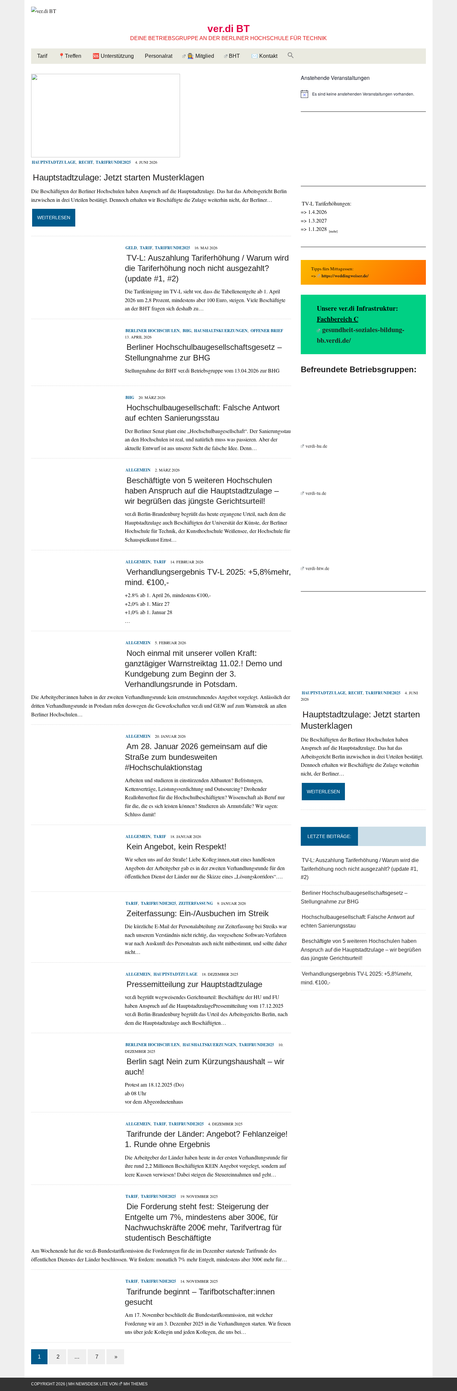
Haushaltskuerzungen (221, 330)
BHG (187, 330)
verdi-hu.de (316, 446)
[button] (290, 55)
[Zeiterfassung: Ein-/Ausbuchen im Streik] (74, 944)
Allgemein (138, 470)
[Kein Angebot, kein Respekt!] (74, 877)
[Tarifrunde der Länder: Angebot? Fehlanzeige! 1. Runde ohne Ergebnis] (74, 1164)
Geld (131, 248)
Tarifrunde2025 (113, 162)
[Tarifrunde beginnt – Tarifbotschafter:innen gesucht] (74, 1322)
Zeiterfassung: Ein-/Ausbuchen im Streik (197, 913)
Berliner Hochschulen (152, 330)
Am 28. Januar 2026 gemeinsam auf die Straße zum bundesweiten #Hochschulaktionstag (196, 757)
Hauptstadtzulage (54, 162)
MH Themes (135, 1384)
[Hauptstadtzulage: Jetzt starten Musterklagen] (105, 152)
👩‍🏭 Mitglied (200, 56)
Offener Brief (267, 330)
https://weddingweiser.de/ (345, 275)
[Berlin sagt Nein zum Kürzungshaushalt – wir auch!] (74, 1086)
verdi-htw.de (317, 568)
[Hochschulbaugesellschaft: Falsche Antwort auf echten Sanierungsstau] (74, 438)
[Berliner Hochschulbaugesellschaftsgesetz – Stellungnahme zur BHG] (74, 371)
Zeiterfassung (196, 903)
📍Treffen (69, 56)
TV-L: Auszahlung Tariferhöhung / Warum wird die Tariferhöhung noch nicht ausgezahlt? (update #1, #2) (207, 268)
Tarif (42, 56)
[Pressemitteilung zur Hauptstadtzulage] (74, 1015)
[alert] (363, 94)
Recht (86, 162)
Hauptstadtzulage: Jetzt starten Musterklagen (118, 177)
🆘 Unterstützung (113, 56)
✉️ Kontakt (264, 56)
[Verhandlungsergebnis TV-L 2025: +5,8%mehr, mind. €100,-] (74, 602)
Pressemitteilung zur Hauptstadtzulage (194, 984)
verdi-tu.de (315, 493)
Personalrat (158, 56)
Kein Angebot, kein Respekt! (176, 846)
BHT (234, 56)
